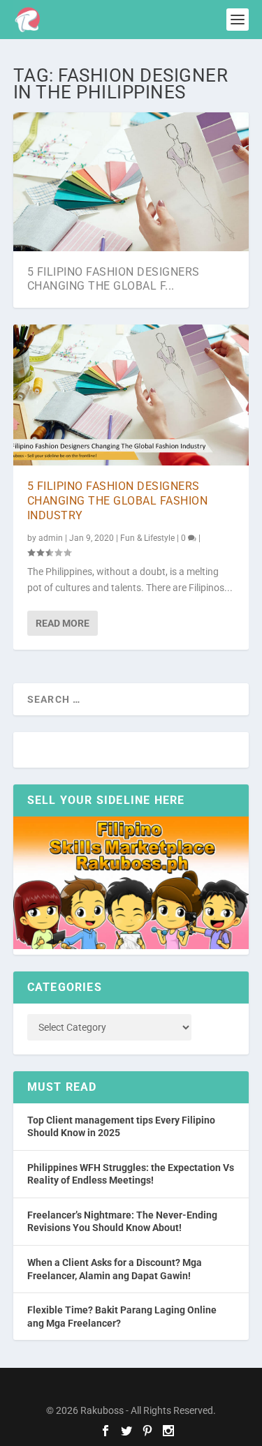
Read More (62, 623)
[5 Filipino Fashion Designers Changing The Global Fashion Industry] (131, 395)
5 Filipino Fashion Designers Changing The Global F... (113, 279)
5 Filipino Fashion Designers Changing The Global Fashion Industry (117, 500)
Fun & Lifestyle (147, 538)
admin (50, 538)
